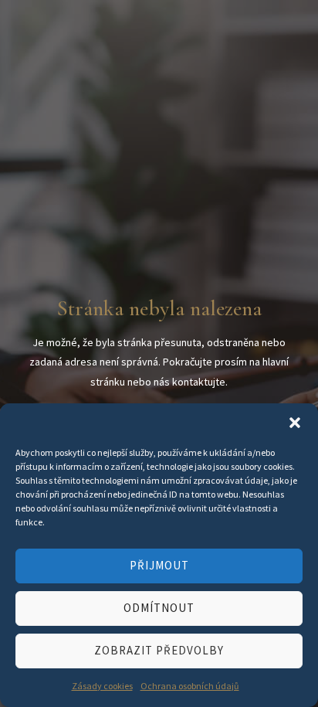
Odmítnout (159, 607)
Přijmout (159, 565)
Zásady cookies (102, 686)
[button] (295, 422)
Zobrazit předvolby (159, 650)
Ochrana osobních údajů (189, 686)
